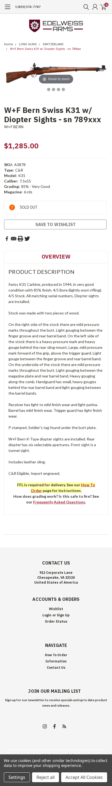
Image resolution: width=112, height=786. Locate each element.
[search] (84, 7)
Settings (16, 777)
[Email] (13, 238)
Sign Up (63, 615)
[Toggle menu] (7, 9)
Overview (56, 256)
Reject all (45, 777)
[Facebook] (7, 238)
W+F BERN (13, 126)
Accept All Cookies (84, 777)
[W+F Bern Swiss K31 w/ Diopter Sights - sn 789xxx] (48, 89)
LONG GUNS (28, 44)
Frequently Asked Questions (59, 502)
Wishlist (56, 609)
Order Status (56, 621)
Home (8, 44)
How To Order (56, 655)
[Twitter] (27, 238)
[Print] (20, 238)
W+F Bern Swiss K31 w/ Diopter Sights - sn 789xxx (45, 49)
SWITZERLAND (53, 44)
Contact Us (56, 667)
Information (56, 661)
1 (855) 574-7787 (28, 7)
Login (46, 615)
